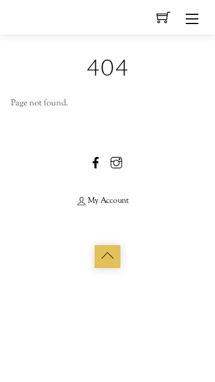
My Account (107, 201)
